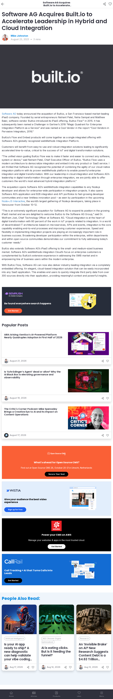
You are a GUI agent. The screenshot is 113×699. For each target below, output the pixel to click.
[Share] (104, 4)
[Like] (110, 4)
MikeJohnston (19, 35)
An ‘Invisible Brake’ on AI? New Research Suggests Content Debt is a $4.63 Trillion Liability (93, 653)
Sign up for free (15, 509)
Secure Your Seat (56, 474)
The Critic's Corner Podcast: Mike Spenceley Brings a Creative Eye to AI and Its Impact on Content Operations (31, 411)
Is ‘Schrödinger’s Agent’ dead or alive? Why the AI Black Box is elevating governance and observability (32, 374)
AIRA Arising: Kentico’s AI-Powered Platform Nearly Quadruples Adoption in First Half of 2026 (33, 336)
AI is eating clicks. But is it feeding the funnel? (56, 651)
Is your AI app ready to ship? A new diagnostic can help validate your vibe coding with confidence (17, 653)
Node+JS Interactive (13, 201)
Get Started (13, 311)
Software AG (9, 113)
